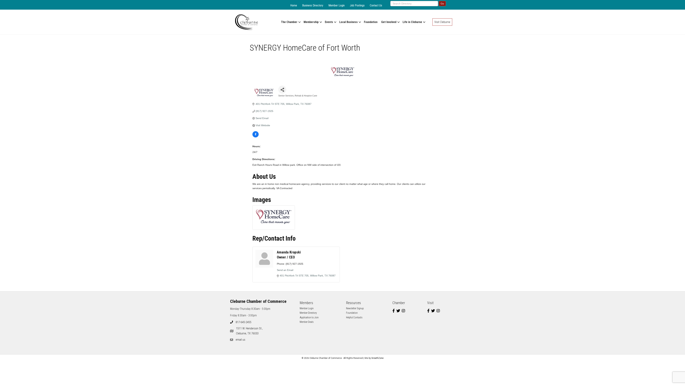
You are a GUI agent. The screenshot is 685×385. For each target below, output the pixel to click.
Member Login (336, 5)
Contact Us (376, 5)
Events (329, 22)
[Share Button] (282, 90)
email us (240, 339)
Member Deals (307, 321)
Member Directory (308, 312)
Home (293, 5)
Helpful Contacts (354, 317)
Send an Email (285, 270)
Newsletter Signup (355, 308)
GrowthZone (377, 358)
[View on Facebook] (255, 136)
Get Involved (388, 22)
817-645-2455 (243, 322)
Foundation (370, 22)
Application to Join (309, 317)
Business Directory (312, 5)
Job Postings (357, 5)
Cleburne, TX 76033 (249, 331)
